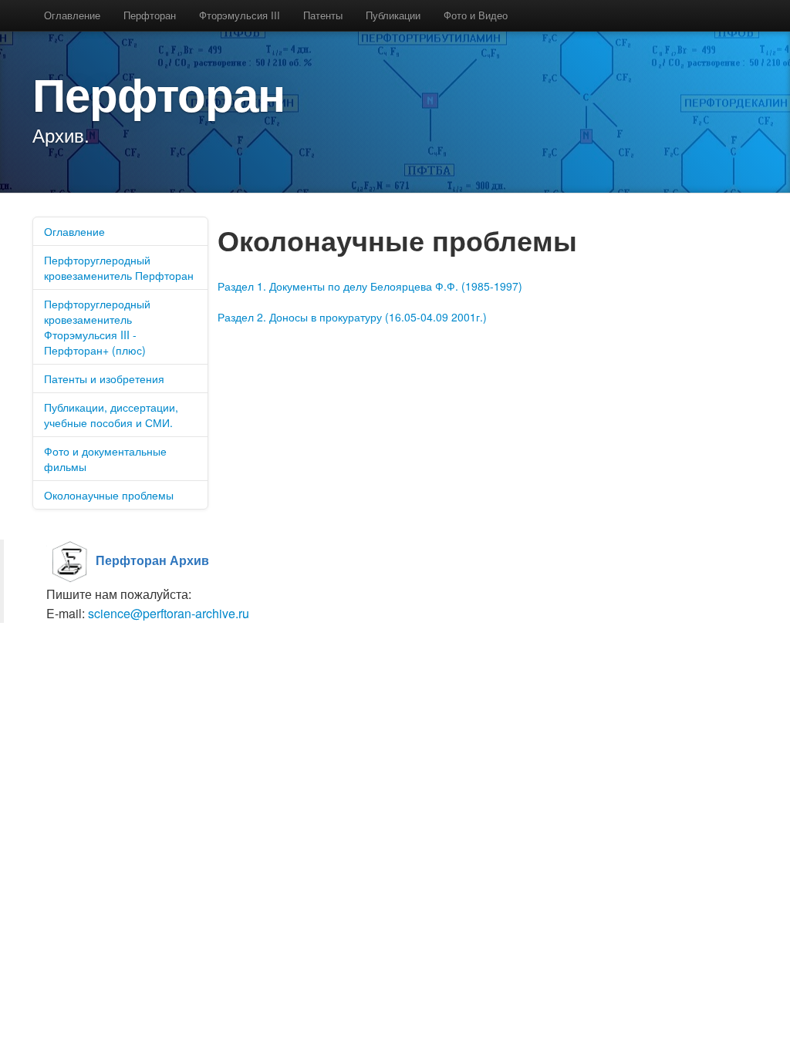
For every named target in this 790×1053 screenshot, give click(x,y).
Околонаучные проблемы (109, 495)
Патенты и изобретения (104, 378)
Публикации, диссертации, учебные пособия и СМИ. (111, 414)
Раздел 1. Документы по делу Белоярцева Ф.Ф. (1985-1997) (370, 286)
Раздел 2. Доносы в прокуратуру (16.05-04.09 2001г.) (352, 317)
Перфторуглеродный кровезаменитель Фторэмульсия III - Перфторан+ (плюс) (97, 327)
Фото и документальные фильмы (105, 458)
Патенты (323, 15)
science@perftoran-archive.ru (168, 613)
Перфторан (149, 15)
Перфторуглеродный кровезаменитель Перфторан (119, 267)
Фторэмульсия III (239, 15)
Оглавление (72, 15)
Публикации (393, 15)
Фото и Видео (476, 15)
